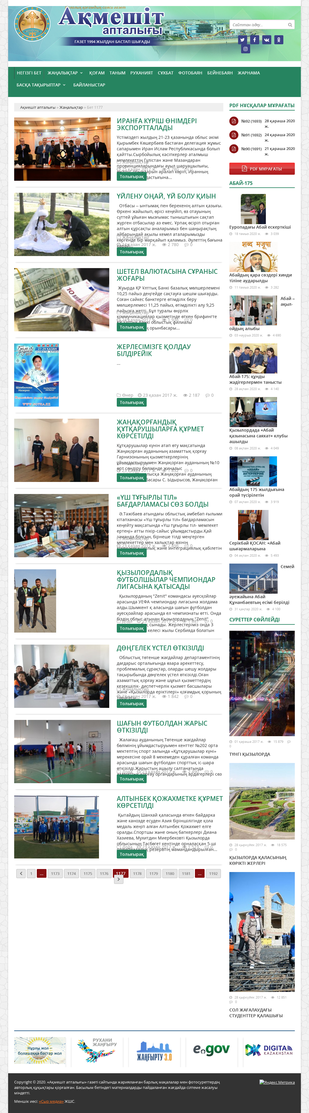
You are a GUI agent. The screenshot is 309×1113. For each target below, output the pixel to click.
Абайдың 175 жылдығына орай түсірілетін (256, 492)
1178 (137, 873)
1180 (170, 873)
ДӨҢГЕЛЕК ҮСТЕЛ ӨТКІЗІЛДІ (160, 648)
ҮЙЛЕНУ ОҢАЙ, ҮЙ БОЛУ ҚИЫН (166, 196)
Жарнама (249, 73)
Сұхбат (166, 73)
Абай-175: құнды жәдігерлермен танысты (255, 379)
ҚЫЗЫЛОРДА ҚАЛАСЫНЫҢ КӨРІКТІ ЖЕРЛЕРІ (257, 860)
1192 (213, 873)
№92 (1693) (251, 121)
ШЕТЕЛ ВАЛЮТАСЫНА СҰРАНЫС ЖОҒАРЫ (167, 275)
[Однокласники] (278, 39)
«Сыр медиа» (51, 1101)
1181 (186, 873)
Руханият (141, 73)
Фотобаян (190, 73)
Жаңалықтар (63, 73)
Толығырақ (132, 176)
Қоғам (97, 73)
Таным (118, 73)
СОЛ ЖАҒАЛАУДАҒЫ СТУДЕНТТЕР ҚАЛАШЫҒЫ (256, 1012)
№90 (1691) (251, 149)
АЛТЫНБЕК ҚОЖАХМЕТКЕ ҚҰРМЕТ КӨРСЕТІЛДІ (170, 802)
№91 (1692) (251, 135)
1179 (153, 873)
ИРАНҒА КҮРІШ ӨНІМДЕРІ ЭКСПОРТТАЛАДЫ (157, 124)
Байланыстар (89, 85)
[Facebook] (254, 39)
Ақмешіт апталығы (100, 26)
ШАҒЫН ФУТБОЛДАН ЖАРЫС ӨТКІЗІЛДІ (162, 726)
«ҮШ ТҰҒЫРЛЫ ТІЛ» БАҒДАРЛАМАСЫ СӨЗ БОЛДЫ (163, 500)
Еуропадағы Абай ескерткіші (260, 227)
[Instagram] (245, 48)
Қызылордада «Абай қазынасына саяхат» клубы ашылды (258, 435)
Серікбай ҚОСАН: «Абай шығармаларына (254, 546)
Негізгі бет (29, 73)
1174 (71, 873)
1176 (104, 873)
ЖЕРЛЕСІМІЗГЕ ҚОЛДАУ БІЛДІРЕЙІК (154, 350)
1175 (88, 873)
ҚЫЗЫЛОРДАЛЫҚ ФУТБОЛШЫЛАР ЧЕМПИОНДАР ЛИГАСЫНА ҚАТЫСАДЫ (166, 579)
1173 (55, 873)
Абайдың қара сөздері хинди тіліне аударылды (260, 277)
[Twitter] (242, 39)
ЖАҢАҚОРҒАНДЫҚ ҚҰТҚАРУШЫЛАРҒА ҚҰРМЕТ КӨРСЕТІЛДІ (160, 429)
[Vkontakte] (266, 39)
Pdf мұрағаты (266, 169)
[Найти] (290, 24)
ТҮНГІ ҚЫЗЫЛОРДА (249, 754)
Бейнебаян (220, 73)
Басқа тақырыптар (39, 85)
